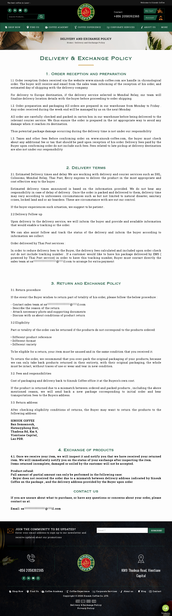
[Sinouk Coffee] (86, 12)
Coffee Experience (89, 27)
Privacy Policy (86, 608)
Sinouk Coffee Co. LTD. (96, 596)
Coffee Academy (58, 27)
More (164, 27)
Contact (157, 591)
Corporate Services (122, 27)
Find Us (34, 27)
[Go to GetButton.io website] (165, 613)
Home (70, 42)
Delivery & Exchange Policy (86, 605)
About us (150, 27)
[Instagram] (26, 10)
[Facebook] (10, 10)
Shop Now (14, 27)
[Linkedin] (15, 10)
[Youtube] (20, 10)
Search (40, 16)
